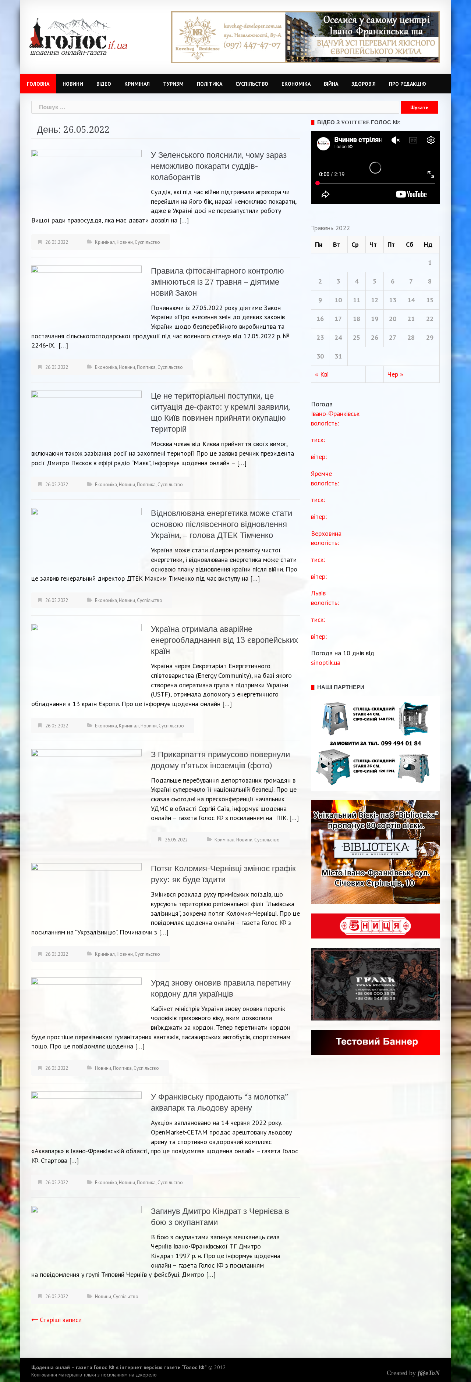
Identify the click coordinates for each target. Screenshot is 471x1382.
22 (429, 318)
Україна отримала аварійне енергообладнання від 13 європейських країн (224, 640)
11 (356, 300)
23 (320, 337)
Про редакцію (407, 84)
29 (429, 337)
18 (356, 318)
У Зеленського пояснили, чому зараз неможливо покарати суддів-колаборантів (219, 166)
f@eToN (429, 1372)
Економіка (296, 84)
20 (392, 318)
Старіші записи (61, 1319)
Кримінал (137, 84)
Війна (331, 84)
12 (374, 300)
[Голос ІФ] (78, 36)
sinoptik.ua (325, 662)
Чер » (395, 374)
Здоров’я (363, 84)
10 (338, 300)
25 (356, 337)
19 (374, 318)
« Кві (322, 374)
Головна (38, 84)
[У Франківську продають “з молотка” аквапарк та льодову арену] (86, 1115)
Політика (209, 84)
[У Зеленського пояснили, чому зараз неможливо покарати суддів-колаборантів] (86, 180)
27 (392, 337)
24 (338, 337)
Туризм (173, 84)
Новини (73, 84)
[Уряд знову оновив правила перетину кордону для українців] (86, 1002)
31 (338, 356)
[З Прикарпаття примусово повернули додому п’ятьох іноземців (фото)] (86, 790)
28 (411, 337)
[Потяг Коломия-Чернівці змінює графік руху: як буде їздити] (86, 893)
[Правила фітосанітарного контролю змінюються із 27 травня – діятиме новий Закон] (86, 296)
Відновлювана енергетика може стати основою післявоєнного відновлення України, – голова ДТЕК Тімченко (221, 524)
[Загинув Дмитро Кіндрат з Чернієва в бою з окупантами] (86, 1234)
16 (320, 318)
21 (411, 318)
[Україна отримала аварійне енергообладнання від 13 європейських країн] (86, 657)
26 (374, 337)
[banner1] (305, 36)
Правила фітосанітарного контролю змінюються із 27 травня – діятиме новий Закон (217, 282)
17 (338, 318)
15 (429, 300)
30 (320, 356)
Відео (103, 84)
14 (411, 300)
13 (392, 300)
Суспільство (252, 84)
